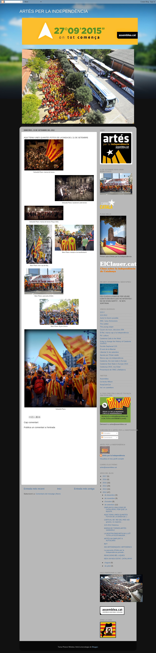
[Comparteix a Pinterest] (39, 417)
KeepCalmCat (105, 385)
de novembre (110, 498)
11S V (102, 312)
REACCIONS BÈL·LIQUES (114, 555)
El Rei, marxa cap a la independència (114, 333)
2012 (105, 492)
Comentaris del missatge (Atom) (48, 494)
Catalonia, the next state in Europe (113, 361)
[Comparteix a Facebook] (37, 417)
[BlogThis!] (32, 417)
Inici (59, 488)
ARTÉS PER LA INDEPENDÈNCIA (54, 11)
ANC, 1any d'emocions (108, 321)
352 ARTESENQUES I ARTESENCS (118, 547)
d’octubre (108, 501)
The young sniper (106, 327)
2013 (105, 489)
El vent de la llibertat (108, 349)
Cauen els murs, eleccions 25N (112, 330)
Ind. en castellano (107, 387)
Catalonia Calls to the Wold (110, 338)
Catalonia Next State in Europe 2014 (114, 364)
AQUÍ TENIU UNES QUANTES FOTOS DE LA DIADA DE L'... (116, 516)
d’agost (108, 563)
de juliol (108, 566)
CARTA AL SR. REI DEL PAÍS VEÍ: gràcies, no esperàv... (117, 521)
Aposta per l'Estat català (109, 355)
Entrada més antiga (84, 488)
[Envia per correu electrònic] (30, 417)
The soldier (104, 324)
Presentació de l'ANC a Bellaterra (113, 370)
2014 (105, 486)
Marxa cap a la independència (111, 358)
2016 (105, 479)
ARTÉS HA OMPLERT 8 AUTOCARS (113, 539)
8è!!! (105, 544)
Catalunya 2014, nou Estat (110, 367)
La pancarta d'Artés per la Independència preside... (114, 551)
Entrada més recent (34, 488)
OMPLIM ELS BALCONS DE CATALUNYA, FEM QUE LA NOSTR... (115, 509)
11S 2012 (103, 315)
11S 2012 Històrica (111, 525)
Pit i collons (104, 336)
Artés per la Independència (113, 455)
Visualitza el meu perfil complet (112, 459)
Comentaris (107, 437)
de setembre (110, 505)
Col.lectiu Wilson (106, 382)
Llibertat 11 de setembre (109, 352)
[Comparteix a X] (34, 417)
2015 (105, 483)
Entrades (106, 433)
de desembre (110, 495)
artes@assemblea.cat (108, 467)
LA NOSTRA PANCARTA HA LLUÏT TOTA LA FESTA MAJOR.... (117, 534)
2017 (105, 476)
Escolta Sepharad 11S (108, 346)
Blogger (95, 647)
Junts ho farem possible (109, 318)
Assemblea (104, 379)
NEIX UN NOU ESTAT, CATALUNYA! (118, 559)
